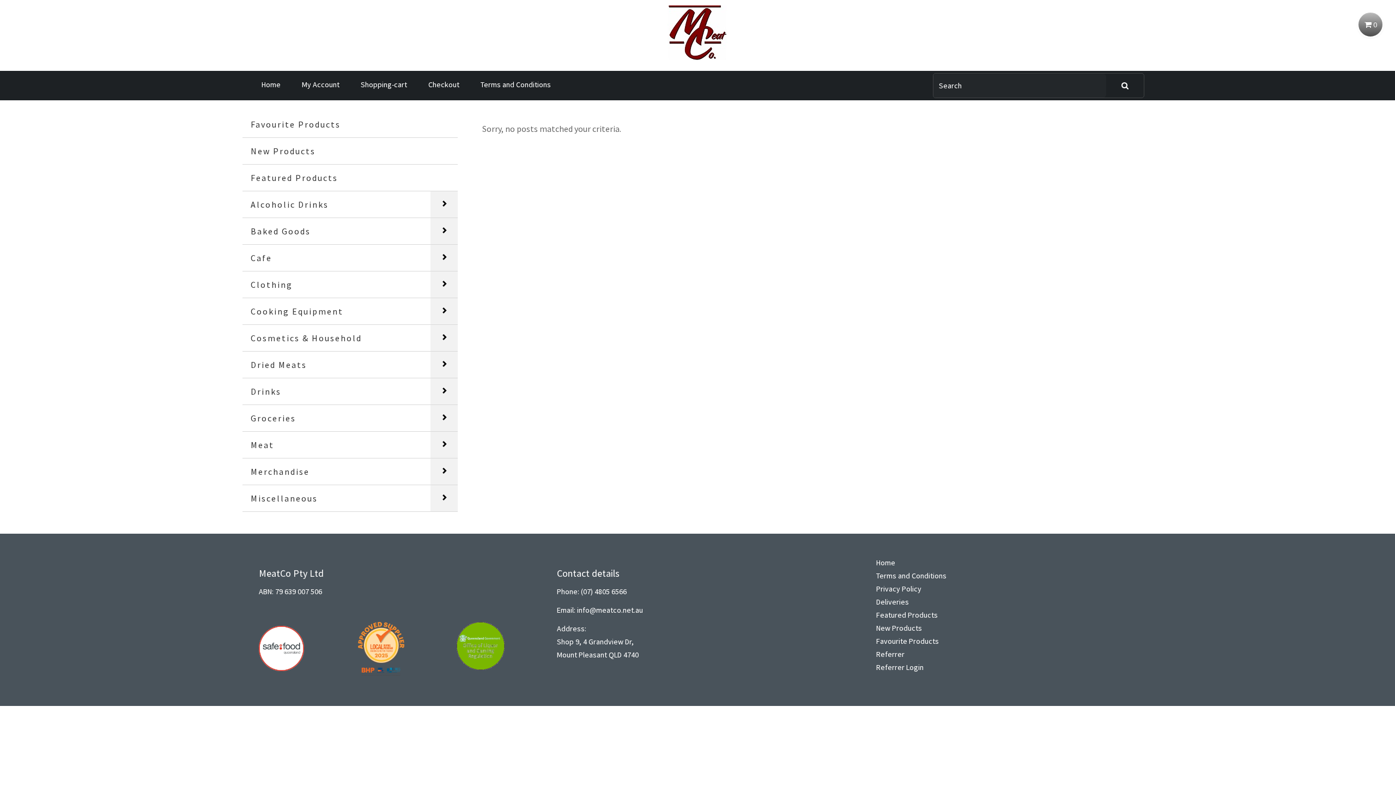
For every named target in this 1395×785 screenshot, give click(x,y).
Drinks (266, 391)
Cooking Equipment (297, 311)
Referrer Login (900, 667)
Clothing (272, 284)
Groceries (273, 418)
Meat (262, 444)
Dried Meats (279, 364)
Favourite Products (296, 124)
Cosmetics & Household (306, 338)
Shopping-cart (384, 84)
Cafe (261, 257)
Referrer (890, 654)
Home (271, 84)
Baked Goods (281, 231)
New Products (283, 151)
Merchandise (280, 471)
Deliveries (892, 602)
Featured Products (294, 177)
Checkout (443, 84)
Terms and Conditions (516, 84)
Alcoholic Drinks (290, 204)
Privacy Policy (898, 589)
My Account (320, 84)
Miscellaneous (284, 498)
